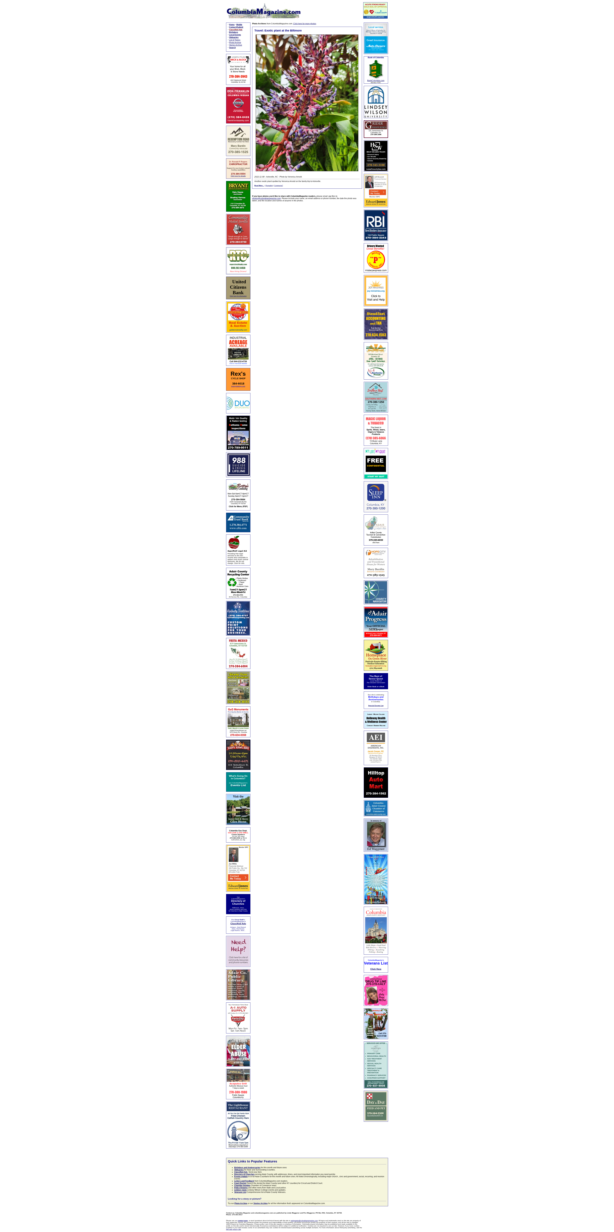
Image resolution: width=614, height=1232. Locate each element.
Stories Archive (235, 45)
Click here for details (238, 176)
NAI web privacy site (233, 1229)
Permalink (269, 185)
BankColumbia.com (375, 80)
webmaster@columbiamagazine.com (304, 1220)
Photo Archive (235, 42)
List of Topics (234, 40)
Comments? (278, 185)
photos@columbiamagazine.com (266, 198)
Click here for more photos (304, 24)
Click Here (375, 969)
